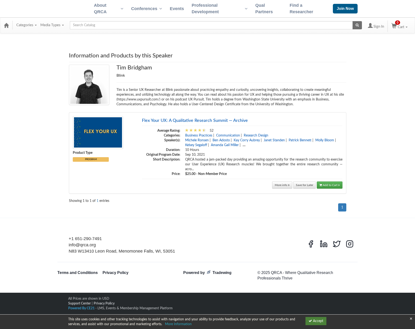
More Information (178, 324)
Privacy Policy (115, 273)
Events (177, 8)
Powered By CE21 (81, 308)
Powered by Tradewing (207, 273)
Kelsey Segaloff (196, 145)
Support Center (79, 303)
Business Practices (198, 135)
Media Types (50, 25)
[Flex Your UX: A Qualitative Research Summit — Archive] (98, 132)
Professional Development (205, 8)
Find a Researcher (301, 8)
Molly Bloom (324, 140)
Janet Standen (274, 140)
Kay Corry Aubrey (247, 140)
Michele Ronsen (197, 140)
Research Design (256, 135)
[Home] (6, 25)
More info (281, 185)
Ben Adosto (221, 140)
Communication (228, 135)
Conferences (144, 8)
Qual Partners (264, 8)
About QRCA (100, 8)
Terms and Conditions (77, 273)
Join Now (345, 8)
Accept (317, 321)
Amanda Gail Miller (225, 145)
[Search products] (357, 25)
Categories (25, 25)
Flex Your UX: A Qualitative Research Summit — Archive (195, 120)
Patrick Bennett (300, 140)
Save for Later (304, 185)
